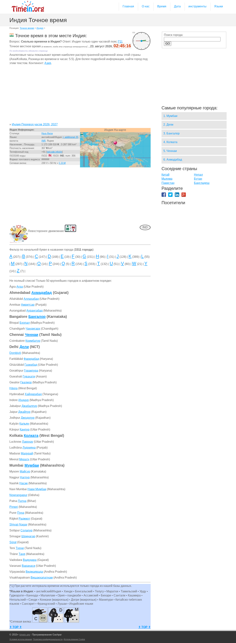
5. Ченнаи (170, 150)
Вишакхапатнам (42, 577)
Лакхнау (27, 441)
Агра (19, 286)
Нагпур (25, 477)
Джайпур (24, 411)
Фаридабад (31, 358)
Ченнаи (31, 335)
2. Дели (168, 124)
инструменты (197, 6)
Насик (23, 483)
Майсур (25, 471)
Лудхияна (29, 447)
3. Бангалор (171, 133)
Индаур (23, 400)
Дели (24, 347)
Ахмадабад (41, 293)
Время (161, 6)
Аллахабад (31, 298)
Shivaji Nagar (18, 524)
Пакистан (168, 183)
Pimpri (13, 506)
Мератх (24, 459)
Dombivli (15, 352)
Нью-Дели (47, 133)
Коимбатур (32, 340)
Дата (177, 6)
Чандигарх (33, 328)
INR (43, 140)
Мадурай (27, 453)
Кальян (24, 423)
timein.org (24, 634)
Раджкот (24, 518)
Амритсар (27, 304)
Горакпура (31, 370)
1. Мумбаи (170, 115)
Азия (47, 63)
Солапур (26, 530)
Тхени (20, 548)
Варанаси (28, 565)
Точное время (27, 28)
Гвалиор (26, 382)
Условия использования (20, 639)
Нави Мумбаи (36, 489)
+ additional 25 (70, 137)
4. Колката (170, 142)
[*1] (120, 41)
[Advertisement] (79, 95)
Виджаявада (34, 571)
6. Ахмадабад (172, 159)
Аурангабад (34, 310)
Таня (22, 554)
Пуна (20, 512)
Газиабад (31, 364)
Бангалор (37, 317)
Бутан (198, 178)
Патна (22, 501)
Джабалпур (29, 405)
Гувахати (29, 376)
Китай (165, 174)
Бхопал (25, 322)
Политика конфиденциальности (48, 639)
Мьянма (167, 178)
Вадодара (30, 559)
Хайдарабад (33, 394)
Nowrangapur (18, 495)
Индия (40, 28)
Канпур (25, 429)
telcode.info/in (54, 151)
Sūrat (12, 542)
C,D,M (62, 163)
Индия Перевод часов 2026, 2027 (35, 124)
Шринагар (28, 536)
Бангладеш (201, 183)
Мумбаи (32, 465)
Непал (198, 174)
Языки (218, 6)
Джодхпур (27, 417)
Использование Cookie (74, 639)
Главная (128, 6)
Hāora (13, 388)
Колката (31, 435)
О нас (146, 6)
